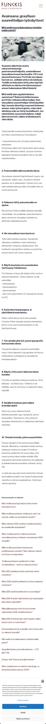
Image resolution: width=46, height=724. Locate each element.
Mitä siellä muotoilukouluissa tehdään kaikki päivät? (20, 641)
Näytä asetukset (23, 719)
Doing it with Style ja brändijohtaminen (18, 659)
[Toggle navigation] (40, 6)
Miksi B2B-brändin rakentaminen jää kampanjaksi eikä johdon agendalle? (22, 600)
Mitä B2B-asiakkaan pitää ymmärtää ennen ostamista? (20, 573)
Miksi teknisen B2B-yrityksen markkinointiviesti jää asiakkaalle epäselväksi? (22, 525)
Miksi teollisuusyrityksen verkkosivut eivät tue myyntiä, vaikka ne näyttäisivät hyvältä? (21, 515)
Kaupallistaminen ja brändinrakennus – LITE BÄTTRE (20, 651)
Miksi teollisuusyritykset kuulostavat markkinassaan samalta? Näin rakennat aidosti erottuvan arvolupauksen (22, 551)
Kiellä (23, 713)
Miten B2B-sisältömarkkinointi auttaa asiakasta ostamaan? (22, 583)
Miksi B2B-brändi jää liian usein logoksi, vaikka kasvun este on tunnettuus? (21, 620)
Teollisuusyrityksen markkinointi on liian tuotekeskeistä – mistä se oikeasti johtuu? (20, 563)
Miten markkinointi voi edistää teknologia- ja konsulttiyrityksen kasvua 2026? (20, 668)
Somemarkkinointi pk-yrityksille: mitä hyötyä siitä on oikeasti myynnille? (22, 631)
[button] (43, 681)
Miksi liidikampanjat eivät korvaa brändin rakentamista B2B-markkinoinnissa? (19, 610)
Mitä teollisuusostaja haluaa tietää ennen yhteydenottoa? (19, 505)
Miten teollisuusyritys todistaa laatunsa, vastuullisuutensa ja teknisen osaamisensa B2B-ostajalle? (22, 537)
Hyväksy (23, 706)
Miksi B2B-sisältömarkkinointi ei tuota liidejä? (21, 591)
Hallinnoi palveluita (23, 700)
